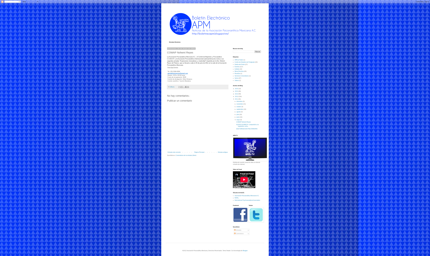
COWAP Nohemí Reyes (243, 122)
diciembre (239, 101)
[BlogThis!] (182, 87)
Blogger (245, 250)
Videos (237, 80)
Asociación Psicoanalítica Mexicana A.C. (247, 195)
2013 (236, 94)
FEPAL (237, 198)
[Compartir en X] (184, 87)
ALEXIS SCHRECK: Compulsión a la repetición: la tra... (247, 125)
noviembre (239, 104)
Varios (236, 78)
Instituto (237, 69)
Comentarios (239, 233)
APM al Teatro (239, 60)
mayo (238, 120)
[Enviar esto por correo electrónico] (179, 87)
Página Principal (199, 152)
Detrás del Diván (240, 64)
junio (238, 117)
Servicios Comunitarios (242, 76)
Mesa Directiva (239, 71)
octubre (238, 106)
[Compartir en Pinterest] (188, 87)
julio (237, 114)
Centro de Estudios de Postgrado (245, 62)
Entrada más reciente (174, 152)
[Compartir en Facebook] (186, 87)
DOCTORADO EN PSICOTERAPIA (246, 129)
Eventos (237, 66)
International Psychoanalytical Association (247, 200)
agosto (238, 112)
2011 (236, 99)
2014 (236, 91)
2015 (236, 88)
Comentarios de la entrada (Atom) (186, 155)
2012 (236, 96)
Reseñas (237, 73)
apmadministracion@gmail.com (178, 73)
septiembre (240, 109)
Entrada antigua (223, 152)
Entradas (238, 230)
